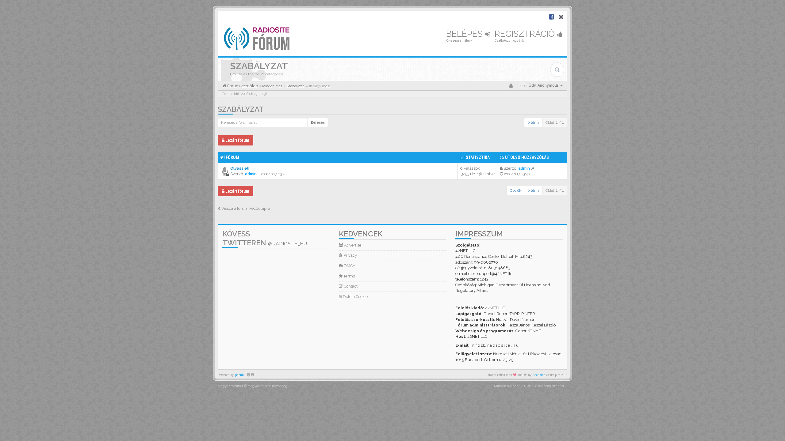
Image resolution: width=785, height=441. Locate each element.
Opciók (515, 190)
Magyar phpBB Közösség (267, 386)
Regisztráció (526, 34)
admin (251, 174)
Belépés (465, 34)
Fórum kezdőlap (242, 86)
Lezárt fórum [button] (236, 140)
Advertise (352, 245)
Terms (349, 276)
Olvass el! (239, 168)
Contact (350, 286)
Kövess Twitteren (264, 238)
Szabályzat (241, 109)
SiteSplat (539, 375)
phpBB (239, 375)
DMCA (349, 265)
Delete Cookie (355, 296)
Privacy (350, 255)
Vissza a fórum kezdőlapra (245, 208)
